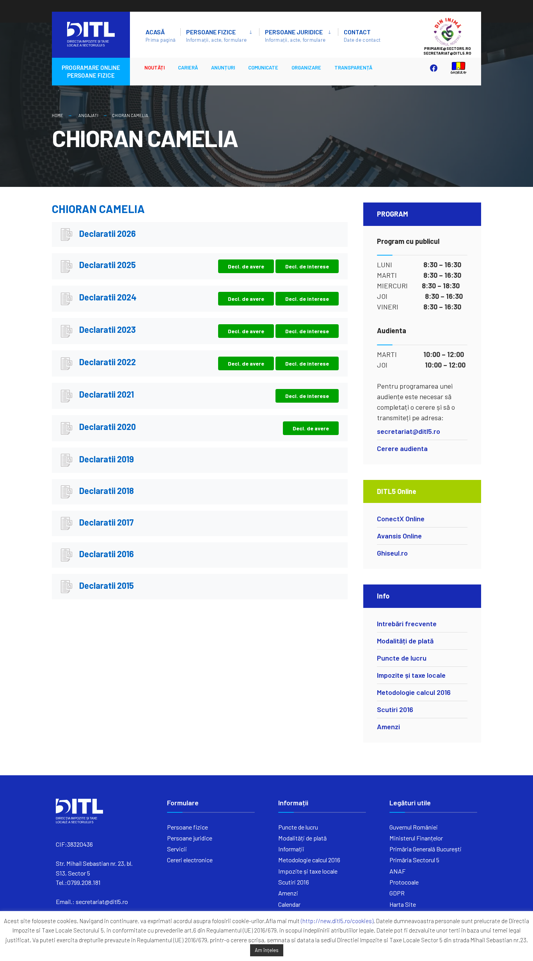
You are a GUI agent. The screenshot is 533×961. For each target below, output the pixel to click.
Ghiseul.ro (392, 553)
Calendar (289, 904)
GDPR (397, 893)
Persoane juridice (295, 35)
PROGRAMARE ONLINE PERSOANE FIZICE (91, 71)
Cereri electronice (190, 859)
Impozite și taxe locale (411, 675)
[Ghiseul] (454, 68)
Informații (291, 849)
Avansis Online (399, 535)
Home (57, 115)
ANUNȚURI (223, 67)
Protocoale (404, 882)
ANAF (397, 871)
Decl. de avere (246, 266)
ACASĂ (161, 35)
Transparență (353, 67)
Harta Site (402, 904)
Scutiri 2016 (395, 709)
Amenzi (388, 726)
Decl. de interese (307, 266)
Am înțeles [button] (267, 950)
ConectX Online (401, 518)
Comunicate (263, 67)
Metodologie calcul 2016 (414, 692)
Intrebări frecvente (407, 623)
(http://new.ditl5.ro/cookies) (337, 920)
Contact (362, 35)
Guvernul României (413, 827)
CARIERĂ (188, 67)
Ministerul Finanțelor (416, 838)
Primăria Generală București (425, 849)
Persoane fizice (216, 35)
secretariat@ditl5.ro (408, 431)
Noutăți (154, 67)
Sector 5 (455, 31)
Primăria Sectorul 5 (414, 859)
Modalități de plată (405, 640)
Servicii (177, 849)
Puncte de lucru (401, 658)
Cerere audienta (402, 448)
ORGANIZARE (306, 67)
